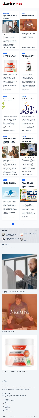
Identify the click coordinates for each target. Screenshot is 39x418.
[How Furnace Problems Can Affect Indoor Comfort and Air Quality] (10, 26)
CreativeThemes (12, 416)
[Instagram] (5, 244)
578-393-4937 (8, 404)
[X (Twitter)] (3, 244)
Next (34, 224)
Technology (6, 13)
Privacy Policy (34, 416)
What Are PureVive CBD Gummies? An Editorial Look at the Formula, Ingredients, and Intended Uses (28, 185)
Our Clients (4, 380)
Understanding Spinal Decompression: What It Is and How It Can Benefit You (11, 234)
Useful (14, 247)
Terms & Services (29, 416)
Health (23, 13)
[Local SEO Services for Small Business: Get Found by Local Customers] (10, 193)
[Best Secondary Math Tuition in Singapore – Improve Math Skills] (21, 234)
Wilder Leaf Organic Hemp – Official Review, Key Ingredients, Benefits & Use (28, 57)
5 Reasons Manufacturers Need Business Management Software (28, 140)
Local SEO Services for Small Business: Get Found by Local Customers (9, 184)
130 (26, 224)
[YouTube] (8, 244)
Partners (3, 247)
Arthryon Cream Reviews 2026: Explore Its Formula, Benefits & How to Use (9, 57)
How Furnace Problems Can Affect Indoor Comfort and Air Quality (10, 17)
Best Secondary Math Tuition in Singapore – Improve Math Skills (30, 234)
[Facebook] (2, 244)
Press (7, 247)
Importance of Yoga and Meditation (8, 331)
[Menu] (36, 4)
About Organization (5, 378)
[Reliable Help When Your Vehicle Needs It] (10, 108)
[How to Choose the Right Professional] (28, 108)
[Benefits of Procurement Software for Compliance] (3, 239)
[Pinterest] (6, 244)
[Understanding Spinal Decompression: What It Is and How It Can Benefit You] (3, 234)
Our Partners (4, 381)
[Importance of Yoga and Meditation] (28, 25)
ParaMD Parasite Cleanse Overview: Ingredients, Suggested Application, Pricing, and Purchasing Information (9, 141)
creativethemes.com (9, 411)
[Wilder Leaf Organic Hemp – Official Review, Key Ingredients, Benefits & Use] (28, 66)
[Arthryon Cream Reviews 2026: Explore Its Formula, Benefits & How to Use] (10, 66)
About (11, 247)
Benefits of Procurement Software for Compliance (12, 239)
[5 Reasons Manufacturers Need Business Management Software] (28, 149)
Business (5, 96)
